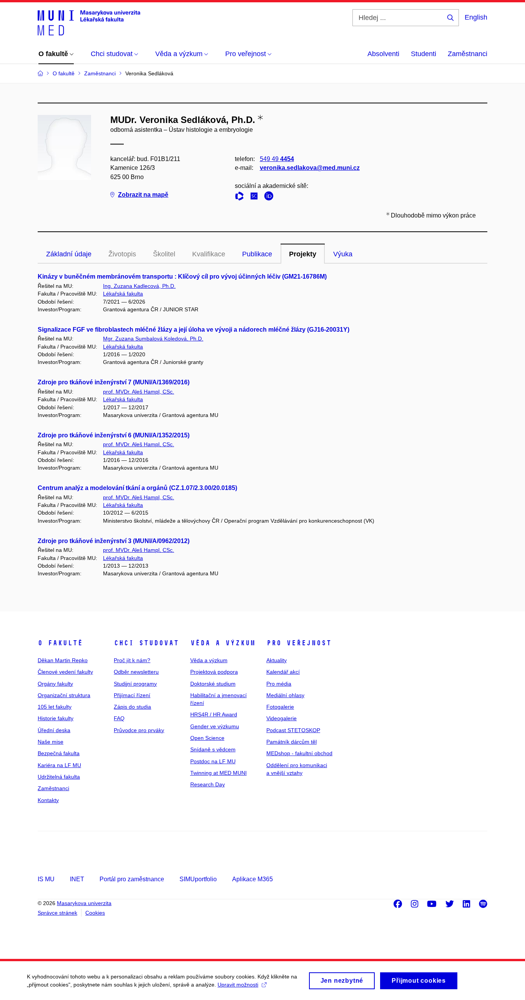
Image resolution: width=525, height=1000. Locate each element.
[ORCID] (270, 197)
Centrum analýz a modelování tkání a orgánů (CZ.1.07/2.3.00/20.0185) (137, 488)
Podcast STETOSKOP (293, 730)
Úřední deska (54, 730)
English (476, 17)
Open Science (207, 738)
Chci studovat (146, 643)
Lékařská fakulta (123, 294)
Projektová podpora (214, 672)
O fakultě (60, 643)
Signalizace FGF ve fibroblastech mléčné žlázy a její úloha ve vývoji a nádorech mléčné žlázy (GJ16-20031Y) (193, 329)
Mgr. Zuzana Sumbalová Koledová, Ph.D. (153, 339)
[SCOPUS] (255, 197)
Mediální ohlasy (285, 695)
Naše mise (50, 742)
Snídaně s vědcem (213, 749)
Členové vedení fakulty (65, 672)
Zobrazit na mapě (143, 194)
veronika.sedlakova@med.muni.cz (310, 167)
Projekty (302, 254)
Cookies (95, 913)
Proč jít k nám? (132, 660)
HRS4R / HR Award (213, 714)
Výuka (342, 254)
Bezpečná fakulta (59, 753)
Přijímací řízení (132, 695)
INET (77, 879)
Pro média (278, 684)
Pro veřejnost (298, 643)
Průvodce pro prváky (139, 730)
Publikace (257, 254)
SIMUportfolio (198, 879)
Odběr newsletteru (136, 672)
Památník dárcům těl (291, 742)
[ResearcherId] (241, 197)
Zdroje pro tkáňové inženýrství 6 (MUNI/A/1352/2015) (113, 435)
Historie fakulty (55, 718)
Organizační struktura (64, 695)
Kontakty (48, 800)
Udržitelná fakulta (59, 777)
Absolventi (383, 54)
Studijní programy (135, 684)
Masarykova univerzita (84, 903)
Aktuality (276, 660)
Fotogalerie (280, 707)
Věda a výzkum (222, 643)
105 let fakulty (54, 707)
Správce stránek (57, 913)
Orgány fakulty (55, 684)
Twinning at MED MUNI (218, 773)
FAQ (119, 718)
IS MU (46, 879)
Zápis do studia (132, 707)
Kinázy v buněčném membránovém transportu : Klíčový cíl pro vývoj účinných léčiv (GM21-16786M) (182, 276)
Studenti (423, 54)
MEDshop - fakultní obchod (299, 753)
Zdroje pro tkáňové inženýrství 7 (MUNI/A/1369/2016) (113, 382)
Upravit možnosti (238, 985)
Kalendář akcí (283, 672)
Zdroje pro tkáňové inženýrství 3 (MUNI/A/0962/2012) (113, 541)
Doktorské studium (213, 684)
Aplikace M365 (252, 879)
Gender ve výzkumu (214, 726)
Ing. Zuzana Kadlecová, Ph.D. (139, 286)
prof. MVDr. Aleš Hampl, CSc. (138, 392)
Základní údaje (68, 254)
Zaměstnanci (467, 54)
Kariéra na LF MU (59, 765)
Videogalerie (281, 718)
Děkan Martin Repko (63, 660)
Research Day (207, 784)
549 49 (277, 159)
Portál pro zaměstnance (132, 879)
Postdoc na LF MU (213, 761)
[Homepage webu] (89, 22)
